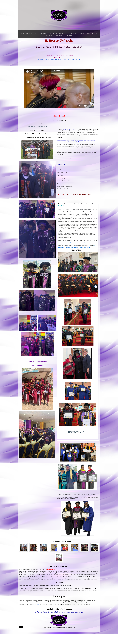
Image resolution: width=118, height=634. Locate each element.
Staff (61, 33)
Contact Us (69, 35)
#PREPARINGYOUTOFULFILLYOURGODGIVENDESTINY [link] (74, 247)
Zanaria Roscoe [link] (63, 204)
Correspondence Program (30, 33)
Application (53, 33)
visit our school (36, 604)
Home (20, 32)
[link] (61, 209)
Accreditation (61, 32)
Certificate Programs (90, 32)
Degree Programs (74, 32)
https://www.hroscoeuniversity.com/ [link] (78, 241)
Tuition (43, 33)
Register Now (76, 431)
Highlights (59, 35)
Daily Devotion (71, 33)
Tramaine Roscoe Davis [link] (82, 204)
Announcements (84, 33)
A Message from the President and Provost (38, 32)
